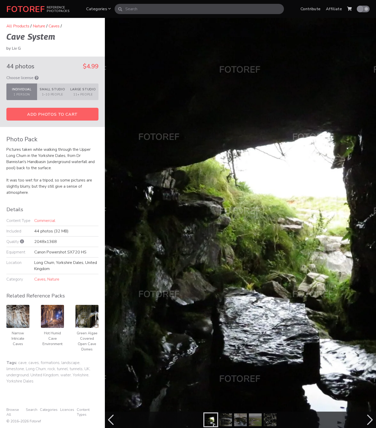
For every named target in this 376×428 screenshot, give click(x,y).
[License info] (37, 78)
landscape (70, 363)
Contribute (311, 9)
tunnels (76, 369)
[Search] (120, 9)
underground (17, 375)
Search (31, 409)
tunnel (62, 369)
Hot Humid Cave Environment (52, 338)
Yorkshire (81, 375)
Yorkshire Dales (20, 381)
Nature (39, 26)
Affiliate (334, 9)
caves (33, 363)
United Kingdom (44, 375)
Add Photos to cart (52, 114)
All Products (17, 26)
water (65, 375)
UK (87, 369)
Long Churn (36, 369)
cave (22, 363)
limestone (15, 369)
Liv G (16, 48)
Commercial (44, 220)
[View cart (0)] (349, 9)
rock (51, 369)
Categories (97, 9)
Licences (67, 409)
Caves (54, 26)
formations (50, 363)
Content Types (83, 412)
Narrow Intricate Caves (18, 338)
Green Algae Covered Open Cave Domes (87, 341)
